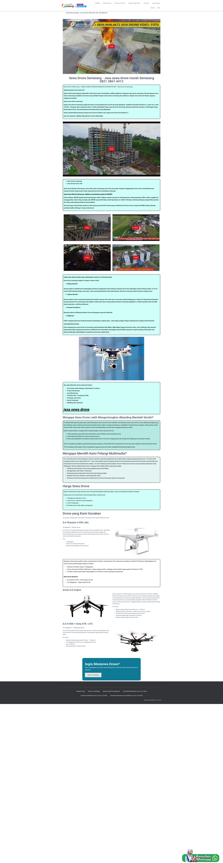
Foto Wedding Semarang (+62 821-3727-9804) (135, 691)
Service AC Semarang (94, 691)
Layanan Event (107, 3)
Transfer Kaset (80, 691)
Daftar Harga (156, 3)
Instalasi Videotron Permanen (111, 691)
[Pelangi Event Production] (74, 5)
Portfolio (146, 3)
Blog (158, 7)
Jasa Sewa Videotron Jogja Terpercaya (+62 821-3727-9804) (126, 695)
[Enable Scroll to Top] (219, 859)
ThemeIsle (158, 700)
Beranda (97, 3)
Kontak (152, 8)
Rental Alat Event (120, 3)
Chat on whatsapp (93, 675)
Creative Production (134, 3)
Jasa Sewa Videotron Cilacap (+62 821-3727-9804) (93, 695)
